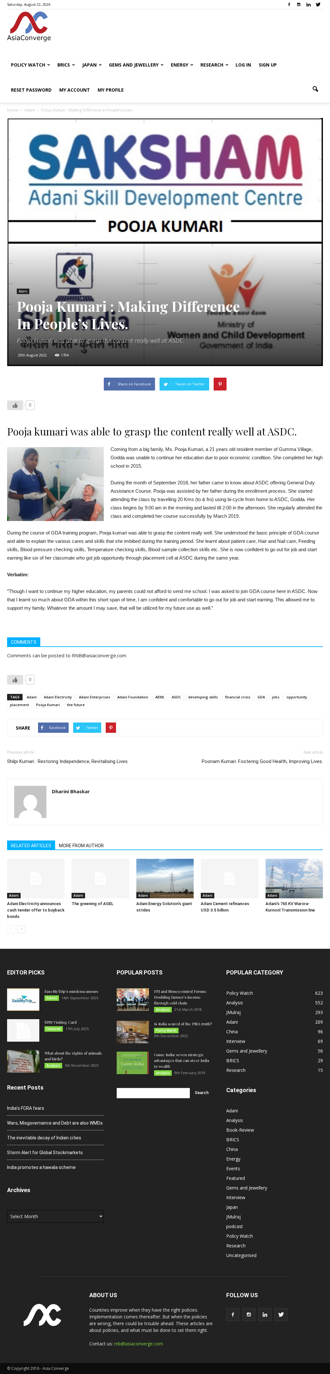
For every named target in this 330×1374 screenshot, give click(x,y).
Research (211, 65)
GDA (261, 697)
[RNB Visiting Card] (23, 1030)
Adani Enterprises (94, 697)
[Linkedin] (308, 4)
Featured (53, 1029)
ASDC (176, 697)
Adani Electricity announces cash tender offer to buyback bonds (35, 910)
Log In (243, 65)
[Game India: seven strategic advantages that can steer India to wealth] (133, 1063)
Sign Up (268, 65)
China (232, 1031)
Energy (179, 65)
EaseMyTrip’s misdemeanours (71, 991)
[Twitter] (318, 4)
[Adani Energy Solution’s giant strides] (165, 878)
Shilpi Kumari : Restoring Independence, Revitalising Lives (67, 761)
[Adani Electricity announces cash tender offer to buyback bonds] (35, 878)
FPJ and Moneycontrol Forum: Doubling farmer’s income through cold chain (180, 997)
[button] (315, 89)
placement (19, 704)
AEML (160, 697)
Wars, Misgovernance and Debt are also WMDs (55, 1123)
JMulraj (233, 1012)
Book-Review (240, 1130)
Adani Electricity (58, 697)
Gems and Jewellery (134, 65)
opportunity (296, 697)
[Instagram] (299, 4)
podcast (234, 1226)
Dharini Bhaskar (71, 791)
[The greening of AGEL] (100, 878)
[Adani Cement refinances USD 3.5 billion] (229, 878)
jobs (275, 697)
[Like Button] (15, 405)
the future (76, 704)
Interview (235, 1041)
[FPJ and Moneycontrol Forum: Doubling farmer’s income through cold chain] (133, 999)
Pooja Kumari (48, 704)
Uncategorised (241, 1255)
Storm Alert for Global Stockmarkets (45, 1152)
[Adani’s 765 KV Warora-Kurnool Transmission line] (294, 878)
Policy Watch (28, 65)
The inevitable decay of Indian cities (44, 1137)
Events (51, 998)
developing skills (203, 697)
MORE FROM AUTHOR (81, 845)
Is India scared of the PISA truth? (183, 1023)
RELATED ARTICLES (31, 845)
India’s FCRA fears (25, 1108)
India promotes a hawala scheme (41, 1167)
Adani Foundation (132, 697)
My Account (74, 90)
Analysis (53, 1065)
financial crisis (237, 697)
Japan (89, 65)
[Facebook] (289, 4)
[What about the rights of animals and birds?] (23, 1061)
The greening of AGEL (92, 903)
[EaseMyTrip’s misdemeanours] (23, 999)
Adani (23, 291)
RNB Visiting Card (60, 1022)
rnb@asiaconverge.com (138, 1344)
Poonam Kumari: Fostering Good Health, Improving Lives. (262, 761)
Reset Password (31, 90)
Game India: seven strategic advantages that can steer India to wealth (181, 1060)
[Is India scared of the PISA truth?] (133, 1032)
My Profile (111, 90)
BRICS (63, 65)
